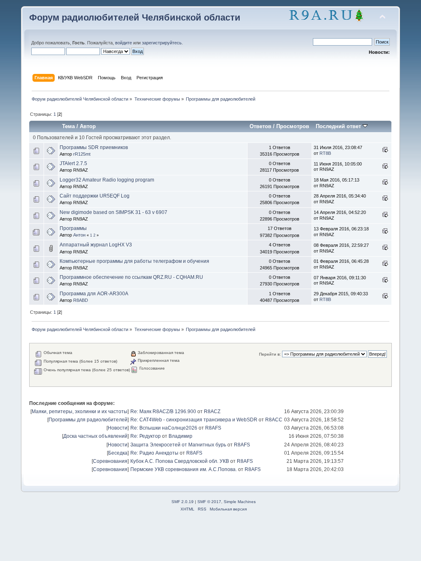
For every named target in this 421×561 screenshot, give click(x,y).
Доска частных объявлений (95, 436)
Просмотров (292, 126)
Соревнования (110, 461)
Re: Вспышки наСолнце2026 (163, 428)
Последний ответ (339, 126)
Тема (68, 126)
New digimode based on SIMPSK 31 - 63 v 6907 (113, 212)
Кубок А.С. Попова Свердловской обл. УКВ (179, 461)
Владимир (180, 436)
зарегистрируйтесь (162, 42)
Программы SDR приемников (94, 147)
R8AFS (213, 428)
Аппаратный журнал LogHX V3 (96, 245)
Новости (117, 428)
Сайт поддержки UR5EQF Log (95, 196)
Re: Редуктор (145, 436)
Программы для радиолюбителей (88, 420)
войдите (123, 42)
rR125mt (81, 154)
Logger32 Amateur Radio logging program (107, 180)
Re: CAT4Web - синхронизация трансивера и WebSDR (193, 420)
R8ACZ (212, 411)
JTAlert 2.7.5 (73, 163)
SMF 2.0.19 (182, 501)
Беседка (117, 453)
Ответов (260, 126)
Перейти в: (270, 354)
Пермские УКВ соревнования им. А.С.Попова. (183, 469)
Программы (73, 228)
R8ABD (80, 300)
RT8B (325, 153)
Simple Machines (240, 501)
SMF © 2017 (209, 501)
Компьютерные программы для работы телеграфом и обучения (134, 261)
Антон (79, 234)
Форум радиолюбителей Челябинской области (135, 17)
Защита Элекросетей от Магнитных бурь (178, 445)
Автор (88, 126)
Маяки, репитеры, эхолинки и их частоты (79, 411)
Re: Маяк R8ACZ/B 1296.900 (163, 411)
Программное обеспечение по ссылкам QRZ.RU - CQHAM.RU (131, 277)
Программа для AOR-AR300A (94, 294)
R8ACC (273, 420)
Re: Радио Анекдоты (154, 453)
